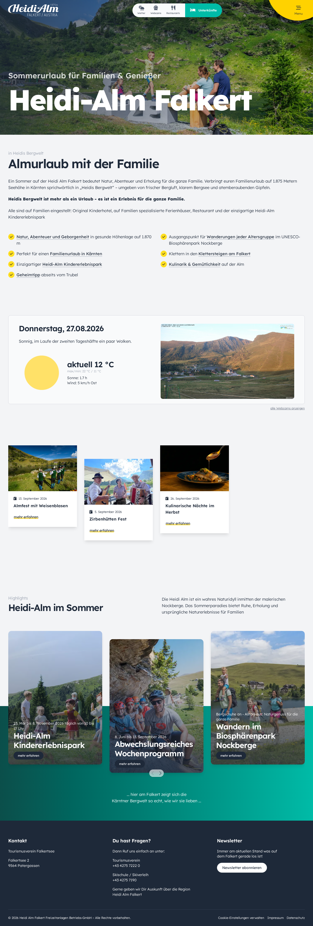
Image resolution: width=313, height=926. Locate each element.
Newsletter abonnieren (241, 867)
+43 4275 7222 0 (126, 865)
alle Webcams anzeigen (287, 408)
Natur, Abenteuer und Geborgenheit (52, 236)
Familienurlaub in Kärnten (76, 253)
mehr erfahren (26, 517)
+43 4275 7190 (125, 879)
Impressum (275, 918)
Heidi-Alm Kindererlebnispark (72, 264)
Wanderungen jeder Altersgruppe (240, 236)
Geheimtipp (28, 274)
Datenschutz (296, 918)
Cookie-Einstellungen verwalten (241, 918)
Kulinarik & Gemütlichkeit (194, 264)
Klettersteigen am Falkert (224, 253)
